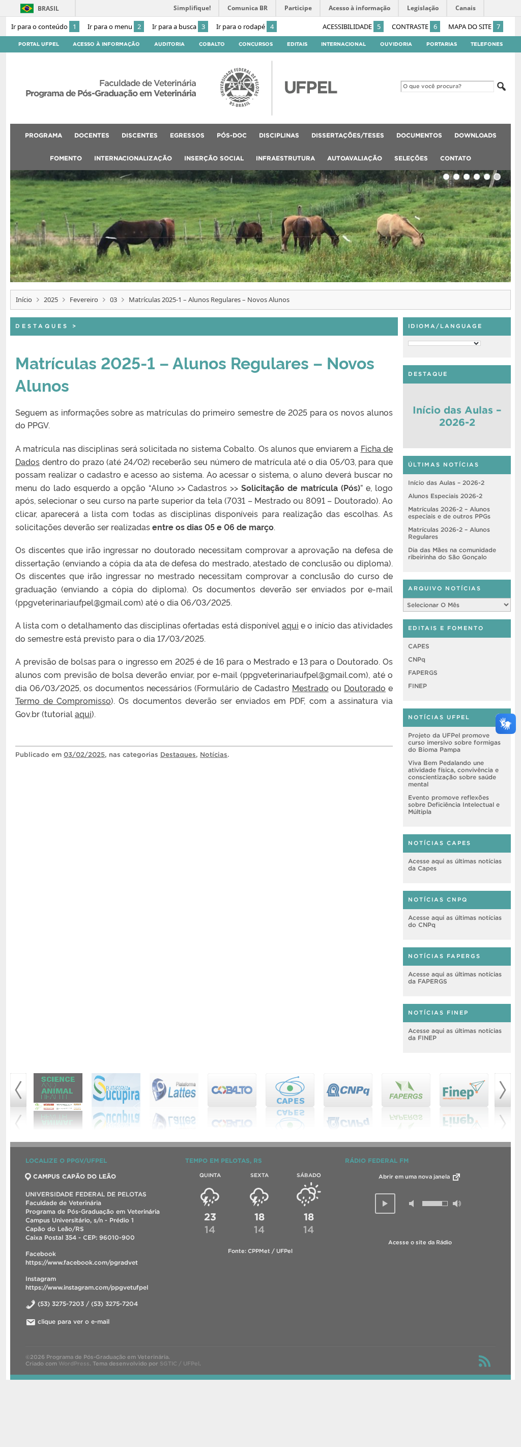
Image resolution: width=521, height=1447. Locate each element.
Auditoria (169, 44)
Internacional (343, 44)
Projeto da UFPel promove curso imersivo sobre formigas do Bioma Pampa (454, 742)
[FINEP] (406, 1101)
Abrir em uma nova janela (415, 1176)
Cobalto (212, 44)
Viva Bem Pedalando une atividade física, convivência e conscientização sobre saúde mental (453, 773)
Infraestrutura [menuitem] (285, 158)
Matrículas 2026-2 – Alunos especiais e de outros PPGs (449, 513)
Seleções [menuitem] (411, 158)
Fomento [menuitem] (66, 158)
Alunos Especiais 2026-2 (445, 496)
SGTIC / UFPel (179, 1363)
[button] (385, 1203)
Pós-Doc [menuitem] (232, 135)
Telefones (487, 44)
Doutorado (365, 687)
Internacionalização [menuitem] (133, 158)
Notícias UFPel (439, 717)
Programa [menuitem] (43, 135)
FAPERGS (423, 672)
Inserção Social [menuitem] (214, 158)
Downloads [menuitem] (475, 135)
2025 (51, 299)
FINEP (417, 685)
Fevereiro (84, 299)
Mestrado (310, 687)
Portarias (441, 44)
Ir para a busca (178, 26)
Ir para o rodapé (245, 26)
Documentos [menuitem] (419, 135)
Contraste (414, 26)
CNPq (416, 659)
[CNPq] (290, 1101)
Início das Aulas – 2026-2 (457, 416)
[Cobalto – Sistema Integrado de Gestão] (174, 1101)
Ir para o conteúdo (43, 26)
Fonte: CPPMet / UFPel (260, 1251)
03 (113, 299)
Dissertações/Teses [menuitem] (347, 135)
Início (24, 299)
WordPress (74, 1363)
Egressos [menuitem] (187, 135)
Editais (297, 44)
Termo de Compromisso (63, 700)
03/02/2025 (84, 754)
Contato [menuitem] (455, 158)
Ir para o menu (114, 26)
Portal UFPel (38, 44)
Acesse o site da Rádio (420, 1242)
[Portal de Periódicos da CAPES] (464, 1101)
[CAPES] (232, 1101)
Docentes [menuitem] (91, 135)
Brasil (48, 8)
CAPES (418, 646)
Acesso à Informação (106, 44)
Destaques (42, 326)
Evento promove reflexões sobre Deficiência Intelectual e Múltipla (454, 804)
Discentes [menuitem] (140, 135)
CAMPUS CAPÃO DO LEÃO (74, 1176)
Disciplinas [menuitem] (279, 135)
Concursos (256, 44)
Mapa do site (474, 26)
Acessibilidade (352, 26)
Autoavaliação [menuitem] (354, 158)
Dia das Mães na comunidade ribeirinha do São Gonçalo (452, 553)
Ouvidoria (396, 44)
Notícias (213, 754)
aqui (290, 625)
